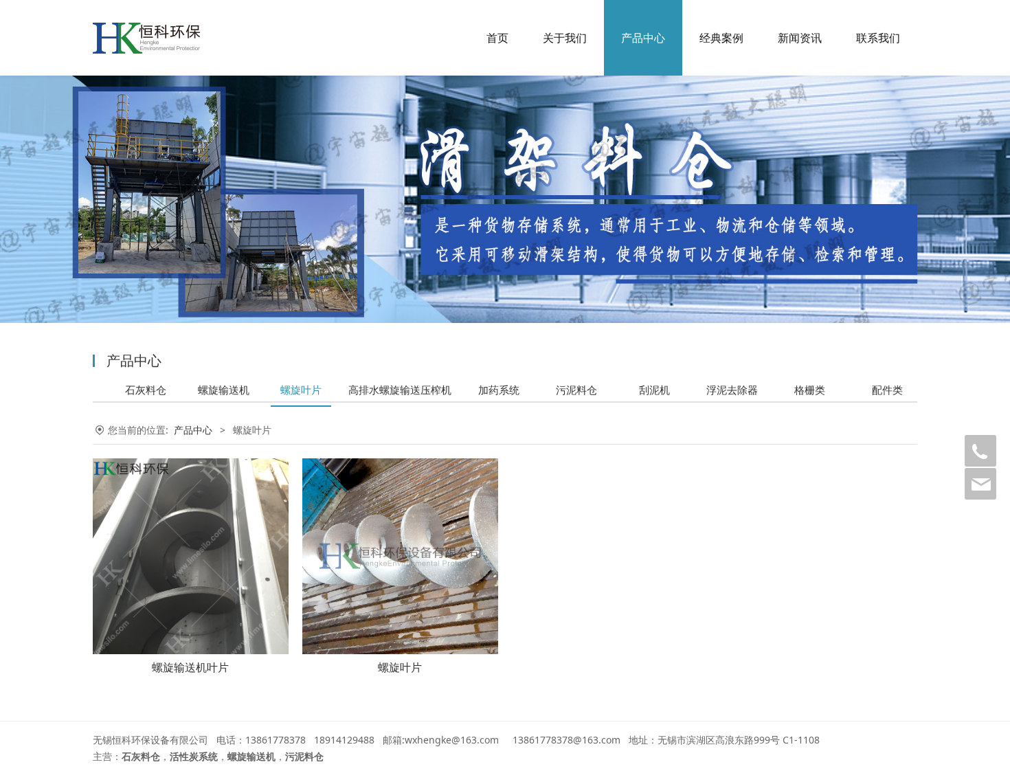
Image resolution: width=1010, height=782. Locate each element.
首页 (497, 37)
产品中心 (643, 37)
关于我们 (565, 37)
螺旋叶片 (301, 389)
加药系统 (498, 389)
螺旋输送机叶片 (190, 667)
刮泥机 (654, 389)
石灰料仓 (145, 389)
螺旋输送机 (223, 389)
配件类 (887, 389)
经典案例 (721, 37)
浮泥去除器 (732, 389)
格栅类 (809, 389)
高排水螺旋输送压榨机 (399, 389)
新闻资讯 (800, 37)
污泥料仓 (576, 389)
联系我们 (878, 37)
